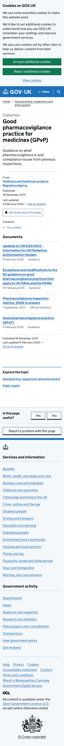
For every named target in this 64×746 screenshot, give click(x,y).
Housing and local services (22, 547)
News (7, 605)
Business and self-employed (23, 483)
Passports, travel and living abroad (28, 561)
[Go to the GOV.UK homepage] (17, 92)
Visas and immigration (18, 568)
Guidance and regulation (20, 612)
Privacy (18, 664)
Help (6, 664)
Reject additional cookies (32, 71)
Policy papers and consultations (26, 626)
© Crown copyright (32, 737)
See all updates (37, 204)
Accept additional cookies (32, 62)
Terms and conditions (18, 675)
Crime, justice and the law (21, 504)
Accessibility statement (20, 670)
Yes (40, 416)
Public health (11, 385)
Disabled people (14, 511)
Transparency (13, 633)
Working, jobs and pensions (22, 575)
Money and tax (13, 554)
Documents (14, 227)
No (56, 416)
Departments (12, 598)
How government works (20, 640)
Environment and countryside (24, 540)
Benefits (9, 469)
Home (6, 101)
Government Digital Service (22, 686)
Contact (46, 670)
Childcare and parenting (20, 490)
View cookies (32, 80)
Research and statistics (20, 619)
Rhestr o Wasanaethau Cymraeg (26, 680)
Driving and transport (18, 518)
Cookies (33, 664)
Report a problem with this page (32, 431)
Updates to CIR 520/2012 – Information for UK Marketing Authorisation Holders (25, 250)
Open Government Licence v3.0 (26, 704)
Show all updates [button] (13, 346)
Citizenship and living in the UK (25, 497)
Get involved (12, 647)
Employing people (16, 532)
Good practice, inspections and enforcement (31, 379)
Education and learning (19, 525)
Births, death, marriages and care (27, 476)
